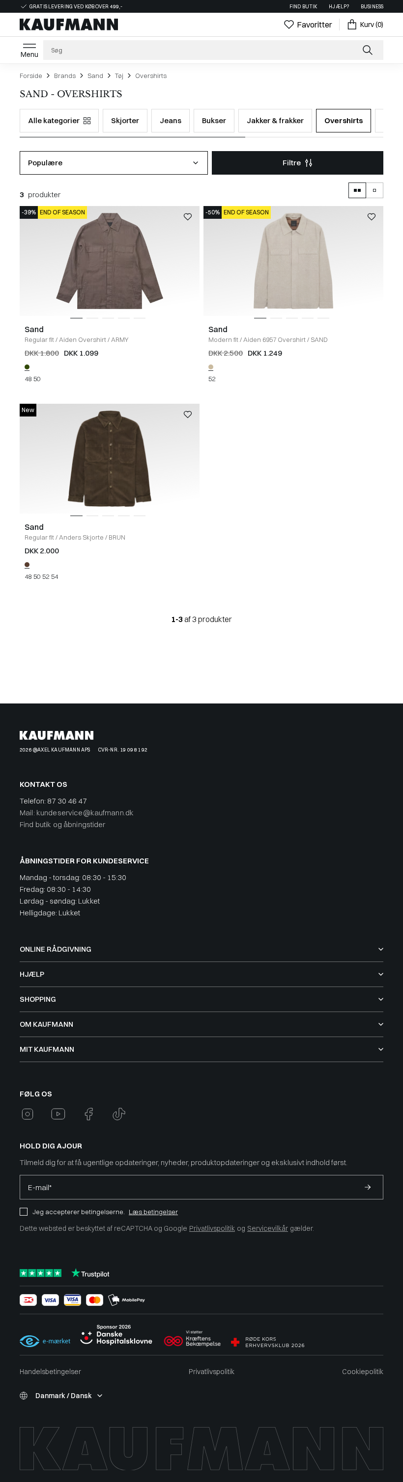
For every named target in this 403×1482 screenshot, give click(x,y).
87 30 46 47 (67, 801)
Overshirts (151, 75)
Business (372, 6)
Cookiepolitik (362, 1371)
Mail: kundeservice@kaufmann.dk (77, 812)
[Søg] (368, 50)
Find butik (303, 6)
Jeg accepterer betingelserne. (78, 1212)
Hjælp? (339, 6)
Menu (29, 54)
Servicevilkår (267, 1228)
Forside (31, 75)
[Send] (368, 1187)
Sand (95, 75)
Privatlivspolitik (212, 1228)
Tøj (119, 75)
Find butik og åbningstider (63, 824)
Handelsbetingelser (50, 1371)
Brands (65, 75)
